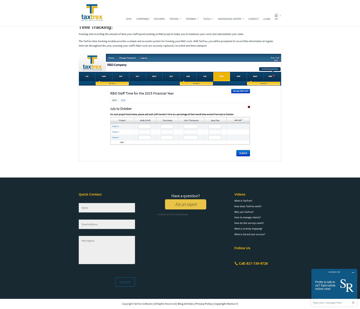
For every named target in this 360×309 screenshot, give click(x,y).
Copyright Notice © (226, 303)
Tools (207, 18)
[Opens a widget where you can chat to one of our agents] (334, 287)
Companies (142, 18)
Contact (253, 18)
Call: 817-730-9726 (253, 263)
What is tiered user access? (249, 234)
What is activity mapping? (248, 228)
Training (191, 18)
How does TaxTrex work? (248, 206)
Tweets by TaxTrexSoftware (173, 214)
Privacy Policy (203, 303)
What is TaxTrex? (243, 200)
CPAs (129, 18)
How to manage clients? (247, 217)
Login (266, 18)
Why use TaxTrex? (244, 212)
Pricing (174, 18)
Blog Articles (186, 303)
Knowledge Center (229, 18)
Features (159, 18)
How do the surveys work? (249, 223)
